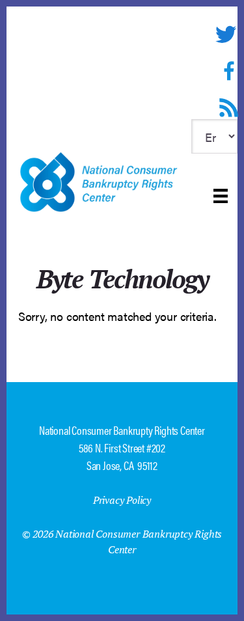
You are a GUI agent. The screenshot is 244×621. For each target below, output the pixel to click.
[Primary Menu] (220, 196)
